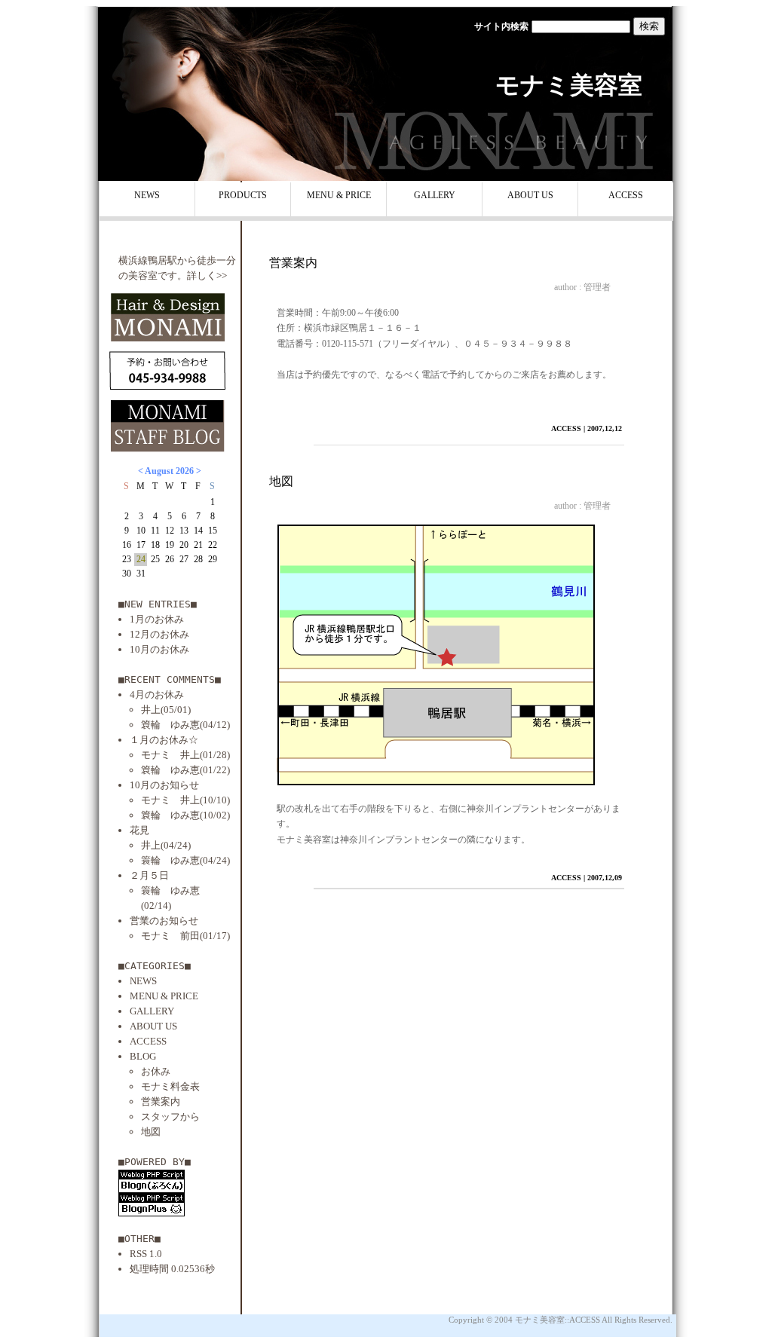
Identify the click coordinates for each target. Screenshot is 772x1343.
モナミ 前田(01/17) (185, 935)
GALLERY (434, 195)
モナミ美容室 (568, 85)
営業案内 (160, 1101)
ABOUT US (530, 195)
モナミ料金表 (170, 1086)
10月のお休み (159, 649)
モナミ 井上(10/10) (185, 800)
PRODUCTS (243, 195)
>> (221, 275)
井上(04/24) (166, 845)
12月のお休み (159, 634)
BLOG (143, 1056)
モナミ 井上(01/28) (185, 754)
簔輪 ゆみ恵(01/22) (185, 770)
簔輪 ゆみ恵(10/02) (185, 815)
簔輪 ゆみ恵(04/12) (185, 724)
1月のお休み (157, 619)
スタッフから (170, 1116)
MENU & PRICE (339, 195)
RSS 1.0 (146, 1253)
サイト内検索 (501, 26)
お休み (155, 1071)
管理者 (597, 287)
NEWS (147, 195)
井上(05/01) (166, 709)
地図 (151, 1131)
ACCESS (625, 195)
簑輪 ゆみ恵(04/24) (185, 860)
